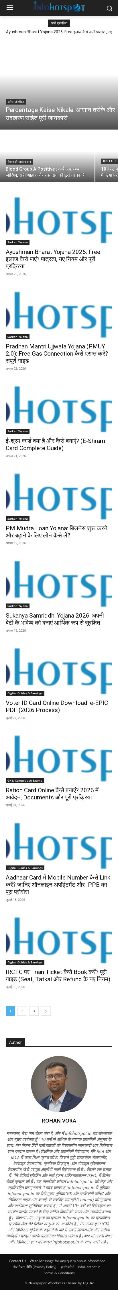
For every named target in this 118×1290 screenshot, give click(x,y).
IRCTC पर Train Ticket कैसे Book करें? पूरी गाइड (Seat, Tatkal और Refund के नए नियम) (58, 976)
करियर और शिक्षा (16, 101)
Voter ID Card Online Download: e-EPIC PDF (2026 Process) (57, 706)
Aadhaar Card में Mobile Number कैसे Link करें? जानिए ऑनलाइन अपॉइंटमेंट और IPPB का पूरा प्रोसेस (58, 884)
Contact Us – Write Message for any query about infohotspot (57, 1260)
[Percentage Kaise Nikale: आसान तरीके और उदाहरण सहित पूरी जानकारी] (59, 84)
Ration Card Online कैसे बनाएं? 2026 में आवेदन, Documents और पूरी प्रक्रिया (52, 794)
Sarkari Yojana (17, 242)
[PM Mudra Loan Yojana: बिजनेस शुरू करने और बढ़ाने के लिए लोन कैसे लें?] (59, 494)
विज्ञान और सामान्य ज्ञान (19, 161)
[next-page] (46, 1011)
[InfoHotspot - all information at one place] (59, 6)
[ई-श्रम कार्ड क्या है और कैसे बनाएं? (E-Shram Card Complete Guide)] (59, 407)
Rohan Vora (59, 1120)
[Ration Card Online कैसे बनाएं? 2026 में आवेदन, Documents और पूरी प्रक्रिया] (59, 756)
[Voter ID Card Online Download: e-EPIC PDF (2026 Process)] (59, 669)
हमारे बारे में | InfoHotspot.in (80, 1266)
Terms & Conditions (59, 1272)
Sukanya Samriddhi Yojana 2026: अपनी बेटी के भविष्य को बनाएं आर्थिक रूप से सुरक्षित (55, 619)
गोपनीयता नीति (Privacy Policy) (34, 1266)
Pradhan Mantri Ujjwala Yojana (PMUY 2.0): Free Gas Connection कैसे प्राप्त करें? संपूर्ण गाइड (57, 353)
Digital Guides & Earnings (25, 693)
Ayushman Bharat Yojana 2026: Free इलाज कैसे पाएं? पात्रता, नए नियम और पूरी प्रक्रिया (53, 259)
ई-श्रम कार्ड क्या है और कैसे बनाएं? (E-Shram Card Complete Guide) (55, 444)
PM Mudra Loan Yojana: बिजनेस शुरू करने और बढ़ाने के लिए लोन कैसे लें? (56, 532)
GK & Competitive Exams (24, 780)
